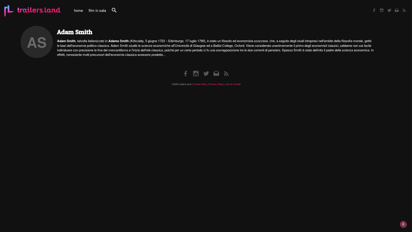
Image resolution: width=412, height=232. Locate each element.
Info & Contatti (233, 84)
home (78, 10)
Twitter (386, 7)
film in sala (97, 10)
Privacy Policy (216, 84)
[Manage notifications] (403, 224)
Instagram (379, 7)
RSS (401, 7)
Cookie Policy (200, 84)
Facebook (372, 7)
